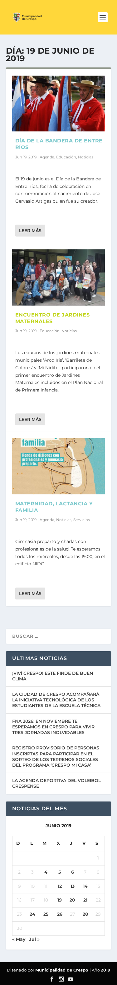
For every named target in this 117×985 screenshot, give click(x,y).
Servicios (81, 519)
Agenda (47, 157)
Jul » (34, 939)
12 (60, 886)
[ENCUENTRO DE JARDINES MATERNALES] (58, 277)
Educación (66, 157)
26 (59, 914)
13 (73, 886)
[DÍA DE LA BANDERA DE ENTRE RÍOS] (58, 103)
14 (85, 886)
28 (85, 914)
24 (32, 914)
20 (72, 900)
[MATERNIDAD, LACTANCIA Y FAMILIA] (58, 466)
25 (45, 914)
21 (85, 900)
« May (18, 939)
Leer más (30, 230)
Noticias (85, 157)
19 (59, 900)
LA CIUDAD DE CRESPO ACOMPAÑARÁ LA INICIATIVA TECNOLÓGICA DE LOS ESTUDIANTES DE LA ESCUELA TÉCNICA (56, 699)
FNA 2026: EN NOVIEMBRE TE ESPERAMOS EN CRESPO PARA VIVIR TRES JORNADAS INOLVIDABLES (53, 726)
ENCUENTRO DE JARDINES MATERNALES (52, 318)
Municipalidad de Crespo (62, 969)
